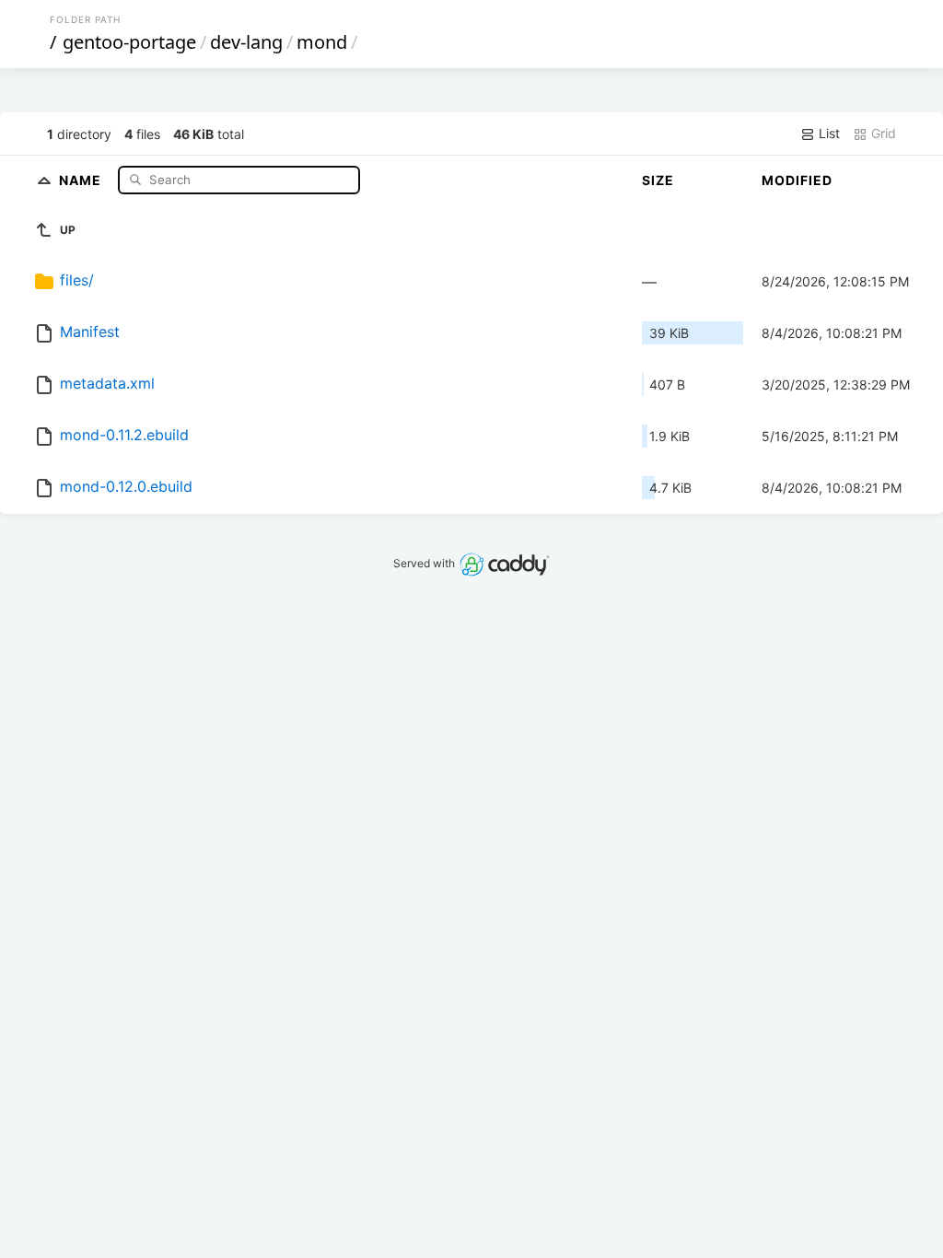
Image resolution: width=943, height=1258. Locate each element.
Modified (797, 180)
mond (322, 41)
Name (82, 179)
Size (658, 180)
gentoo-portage (129, 41)
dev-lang (246, 41)
